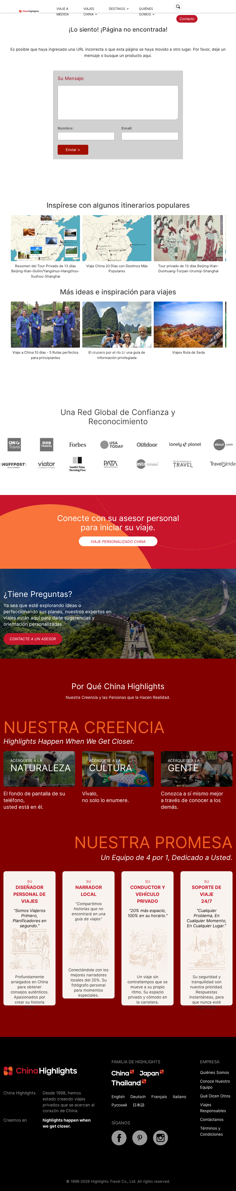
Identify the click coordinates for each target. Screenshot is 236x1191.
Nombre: (66, 128)
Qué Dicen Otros (215, 1096)
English (118, 1096)
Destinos (117, 9)
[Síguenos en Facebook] (119, 1144)
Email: (126, 128)
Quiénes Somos (214, 1072)
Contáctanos (212, 1119)
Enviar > (73, 149)
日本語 (139, 1105)
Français (159, 1096)
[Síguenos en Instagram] (160, 1144)
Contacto (187, 19)
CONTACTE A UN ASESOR (33, 639)
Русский (119, 1105)
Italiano (179, 1096)
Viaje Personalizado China (118, 541)
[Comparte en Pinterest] (139, 1144)
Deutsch (138, 1096)
